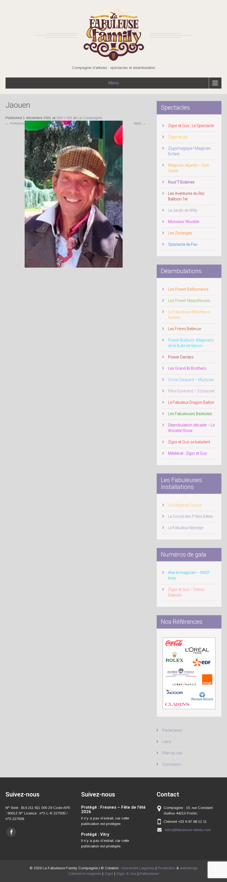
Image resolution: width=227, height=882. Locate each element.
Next (140, 123)
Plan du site (172, 753)
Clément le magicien (84, 873)
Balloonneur (149, 873)
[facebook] (11, 832)
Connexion (171, 764)
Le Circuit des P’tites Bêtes (190, 516)
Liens (166, 741)
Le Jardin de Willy (182, 210)
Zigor (108, 873)
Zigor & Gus (126, 873)
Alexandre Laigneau (138, 868)
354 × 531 (64, 118)
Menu (113, 83)
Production (166, 868)
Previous (15, 123)
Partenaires (172, 730)
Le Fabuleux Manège (185, 528)
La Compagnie (90, 118)
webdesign (189, 868)
